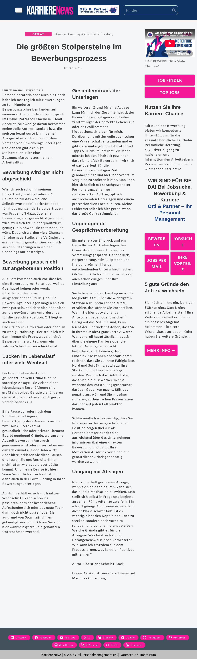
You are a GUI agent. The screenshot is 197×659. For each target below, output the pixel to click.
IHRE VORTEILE (182, 263)
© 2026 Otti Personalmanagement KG (91, 655)
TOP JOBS (170, 92)
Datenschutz (129, 655)
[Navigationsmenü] (18, 10)
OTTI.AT (38, 34)
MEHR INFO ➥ (161, 350)
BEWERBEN (157, 241)
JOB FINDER (170, 80)
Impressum (148, 655)
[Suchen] (174, 10)
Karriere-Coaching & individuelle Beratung (84, 34)
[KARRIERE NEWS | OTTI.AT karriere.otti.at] (50, 10)
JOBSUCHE (182, 241)
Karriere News (51, 655)
